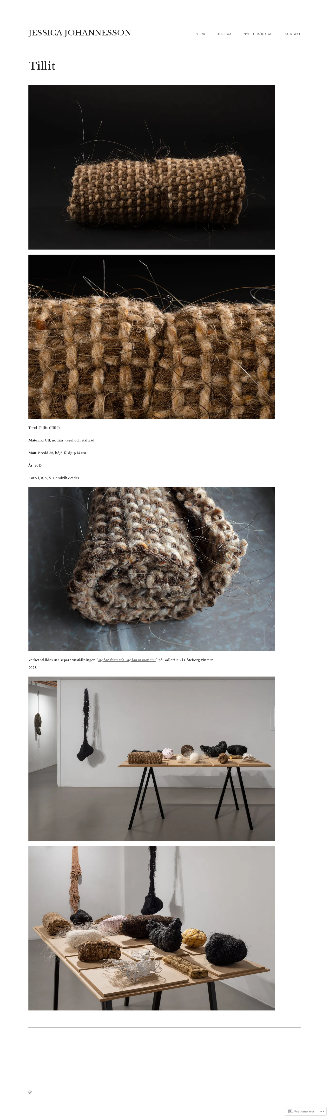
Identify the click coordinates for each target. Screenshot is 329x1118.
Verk (200, 34)
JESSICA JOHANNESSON (79, 33)
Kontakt (293, 34)
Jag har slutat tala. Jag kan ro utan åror (127, 660)
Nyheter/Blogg (258, 34)
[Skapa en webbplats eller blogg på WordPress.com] (30, 1092)
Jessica (224, 34)
